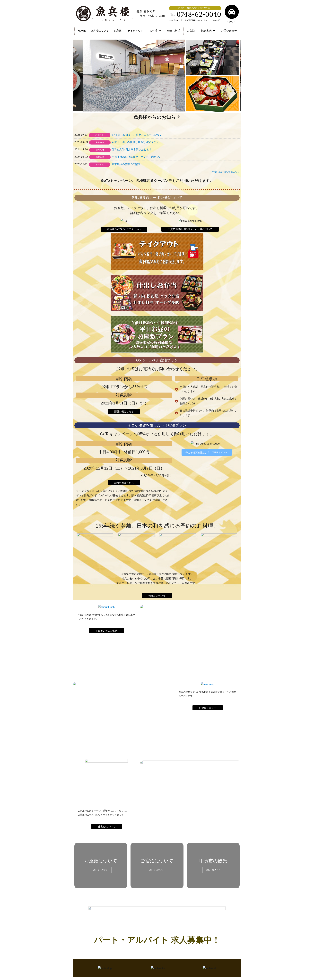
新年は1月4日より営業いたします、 (133, 149)
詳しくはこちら (100, 870)
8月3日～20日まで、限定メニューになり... (136, 134)
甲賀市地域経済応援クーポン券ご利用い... (136, 156)
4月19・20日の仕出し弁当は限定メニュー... (137, 142)
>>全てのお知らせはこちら (226, 171)
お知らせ (99, 135)
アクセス (231, 21)
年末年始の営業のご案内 (126, 164)
